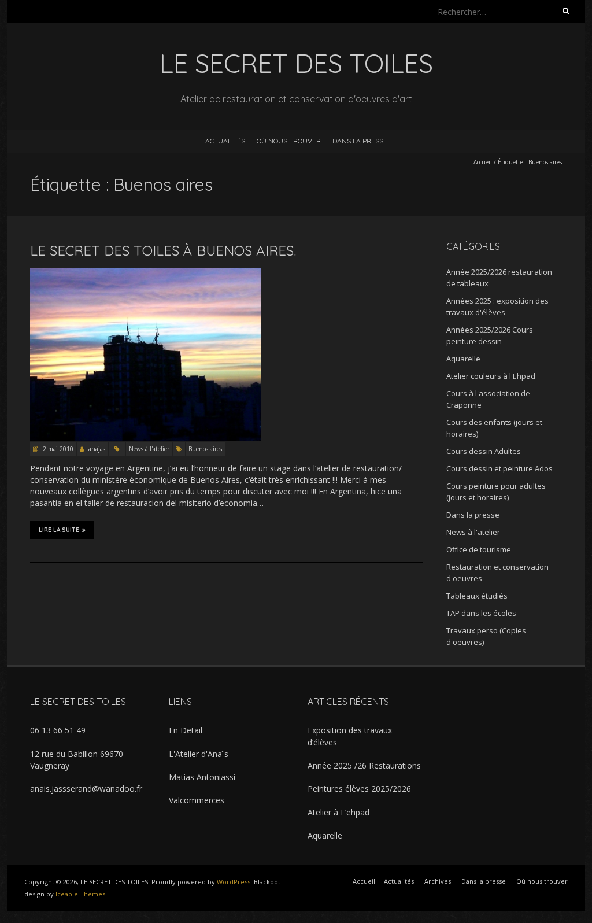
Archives (437, 881)
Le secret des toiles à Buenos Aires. (163, 250)
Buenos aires (205, 449)
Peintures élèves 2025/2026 (359, 788)
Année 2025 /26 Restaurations (364, 765)
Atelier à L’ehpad (338, 812)
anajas (96, 449)
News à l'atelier (149, 449)
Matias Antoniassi (202, 776)
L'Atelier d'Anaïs (198, 753)
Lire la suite (59, 530)
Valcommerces (196, 800)
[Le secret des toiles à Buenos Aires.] (145, 273)
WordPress (233, 881)
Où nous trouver (289, 140)
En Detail (185, 730)
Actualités (225, 140)
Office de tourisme (478, 549)
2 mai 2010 (57, 449)
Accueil (482, 162)
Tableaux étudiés (477, 595)
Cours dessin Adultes (483, 451)
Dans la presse (359, 140)
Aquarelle (463, 358)
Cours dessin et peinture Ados (499, 468)
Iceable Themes (80, 893)
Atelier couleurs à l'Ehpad (490, 376)
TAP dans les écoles (481, 613)
